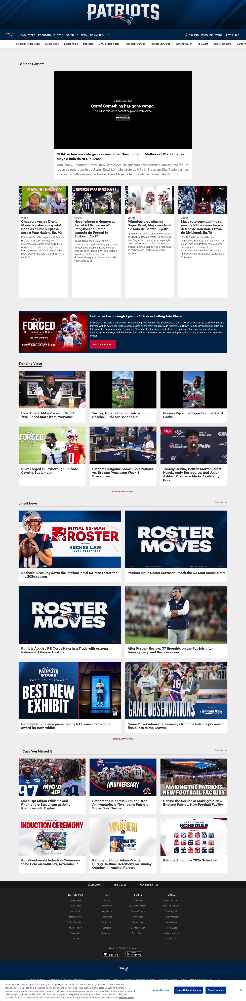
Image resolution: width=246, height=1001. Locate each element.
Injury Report (107, 911)
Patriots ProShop (171, 900)
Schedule (107, 928)
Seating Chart (138, 922)
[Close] (240, 990)
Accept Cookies (216, 990)
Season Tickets (138, 911)
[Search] (186, 34)
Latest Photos (75, 916)
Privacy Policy (126, 997)
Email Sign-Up (171, 911)
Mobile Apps (171, 922)
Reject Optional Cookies (188, 990)
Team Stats (107, 916)
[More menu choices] (108, 34)
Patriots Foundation (75, 922)
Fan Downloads (171, 916)
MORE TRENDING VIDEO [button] (123, 491)
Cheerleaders (75, 933)
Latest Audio (75, 911)
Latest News (75, 900)
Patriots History (75, 928)
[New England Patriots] (123, 969)
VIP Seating (138, 916)
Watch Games (138, 933)
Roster (107, 900)
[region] (123, 990)
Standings (106, 933)
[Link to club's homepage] (9, 35)
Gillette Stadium (138, 928)
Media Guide (171, 928)
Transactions (106, 922)
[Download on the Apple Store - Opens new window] (111, 954)
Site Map (75, 938)
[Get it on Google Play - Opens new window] (134, 956)
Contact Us (171, 938)
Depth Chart (106, 905)
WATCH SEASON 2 (103, 344)
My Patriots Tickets (137, 905)
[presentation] (226, 302)
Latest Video (75, 905)
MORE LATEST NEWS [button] (123, 739)
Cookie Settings (160, 990)
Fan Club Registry (171, 905)
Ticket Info (138, 900)
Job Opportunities (171, 933)
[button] (123, 117)
